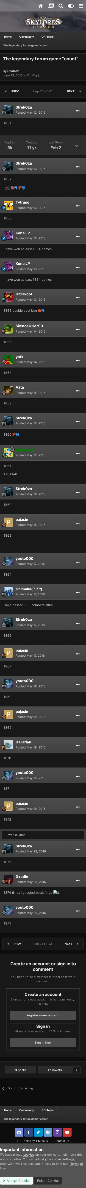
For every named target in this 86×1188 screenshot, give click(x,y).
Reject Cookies (47, 1180)
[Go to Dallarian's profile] (8, 744)
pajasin (22, 519)
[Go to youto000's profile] (8, 561)
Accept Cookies (18, 1180)
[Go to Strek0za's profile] (8, 110)
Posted (30, 112)
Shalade (13, 71)
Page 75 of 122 (43, 91)
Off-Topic (33, 75)
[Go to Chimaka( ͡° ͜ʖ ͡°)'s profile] (8, 591)
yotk (19, 356)
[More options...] (77, 111)
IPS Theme (24, 1141)
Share (21, 1070)
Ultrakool (24, 294)
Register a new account (43, 1015)
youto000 (24, 558)
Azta (20, 387)
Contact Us (62, 1141)
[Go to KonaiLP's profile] (8, 235)
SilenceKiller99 (29, 326)
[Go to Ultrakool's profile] (8, 297)
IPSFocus (42, 1141)
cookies (28, 1154)
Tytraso (22, 202)
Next (71, 91)
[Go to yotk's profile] (8, 359)
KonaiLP (23, 233)
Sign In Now (43, 1042)
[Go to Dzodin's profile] (8, 879)
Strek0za (24, 107)
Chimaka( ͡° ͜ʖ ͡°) (29, 589)
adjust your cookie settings (54, 1159)
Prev (15, 91)
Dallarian (23, 742)
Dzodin (22, 876)
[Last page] (80, 91)
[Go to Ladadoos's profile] (8, 452)
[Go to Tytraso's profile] (8, 205)
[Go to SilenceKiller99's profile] (8, 328)
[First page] (6, 91)
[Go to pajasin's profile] (8, 522)
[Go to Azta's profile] (8, 390)
